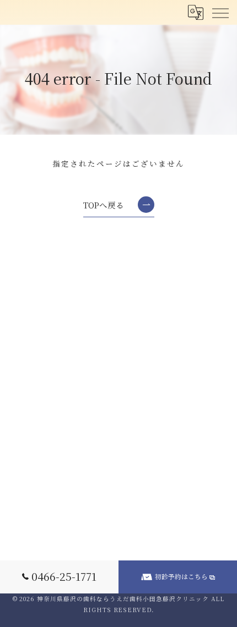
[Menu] (220, 12)
